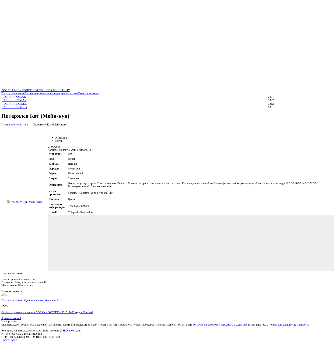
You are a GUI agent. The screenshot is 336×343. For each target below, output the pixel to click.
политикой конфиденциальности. (289, 324)
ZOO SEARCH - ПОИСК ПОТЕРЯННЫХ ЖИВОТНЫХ (35, 90)
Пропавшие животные (37, 93)
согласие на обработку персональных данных (220, 324)
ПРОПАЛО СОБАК (14, 96)
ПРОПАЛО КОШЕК (14, 103)
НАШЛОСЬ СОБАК (14, 100)
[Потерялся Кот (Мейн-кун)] (24, 201)
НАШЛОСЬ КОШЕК (14, 107)
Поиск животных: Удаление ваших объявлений (29, 300)
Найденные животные (64, 93)
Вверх (5, 339)
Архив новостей (11, 318)
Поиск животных (88, 93)
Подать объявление (12, 93)
